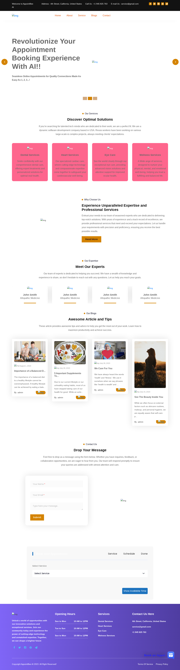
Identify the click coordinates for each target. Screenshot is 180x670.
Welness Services (106, 635)
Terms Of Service (145, 664)
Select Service (39, 565)
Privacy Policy (162, 664)
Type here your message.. (45, 506)
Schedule (129, 553)
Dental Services (105, 621)
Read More (91, 239)
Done (144, 553)
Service (112, 553)
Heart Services (105, 626)
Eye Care (102, 631)
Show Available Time (135, 591)
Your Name (38, 484)
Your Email (38, 495)
